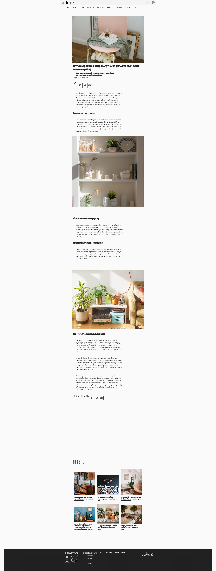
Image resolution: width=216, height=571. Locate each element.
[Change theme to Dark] (147, 2)
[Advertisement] (108, 440)
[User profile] (153, 2)
